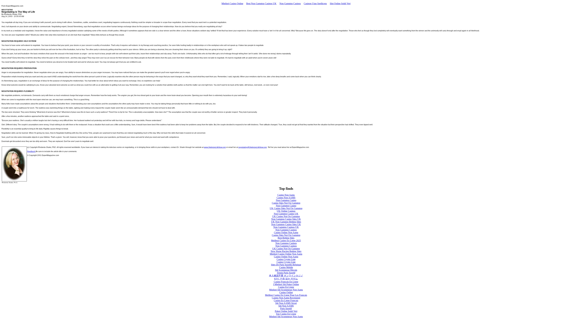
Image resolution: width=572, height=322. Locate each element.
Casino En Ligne (286, 287)
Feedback (31, 151)
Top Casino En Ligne (286, 314)
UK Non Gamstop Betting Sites (286, 221)
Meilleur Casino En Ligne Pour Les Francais (286, 295)
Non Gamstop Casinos (290, 3)
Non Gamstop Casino (286, 200)
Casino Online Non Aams (286, 232)
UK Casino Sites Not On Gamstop (286, 208)
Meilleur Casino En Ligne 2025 (286, 240)
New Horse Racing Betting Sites (286, 251)
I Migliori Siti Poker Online (286, 284)
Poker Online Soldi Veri (286, 311)
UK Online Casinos (286, 211)
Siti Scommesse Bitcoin (286, 270)
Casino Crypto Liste (286, 259)
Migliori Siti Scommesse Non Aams (286, 289)
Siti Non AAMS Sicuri (286, 303)
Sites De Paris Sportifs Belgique (286, 264)
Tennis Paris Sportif (286, 272)
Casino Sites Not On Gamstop (286, 203)
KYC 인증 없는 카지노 (286, 278)
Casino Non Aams (286, 195)
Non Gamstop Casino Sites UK (286, 219)
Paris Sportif (286, 308)
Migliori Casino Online (232, 3)
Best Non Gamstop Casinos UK (261, 3)
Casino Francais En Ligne (286, 281)
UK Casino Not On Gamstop (286, 216)
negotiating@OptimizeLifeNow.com (252, 147)
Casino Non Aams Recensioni (286, 298)
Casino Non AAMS (286, 197)
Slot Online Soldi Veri (340, 3)
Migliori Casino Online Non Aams (286, 254)
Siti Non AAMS (286, 306)
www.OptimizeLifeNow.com (215, 147)
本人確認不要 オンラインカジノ (286, 275)
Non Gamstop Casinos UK (286, 227)
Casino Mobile (286, 267)
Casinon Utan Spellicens (315, 3)
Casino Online (286, 292)
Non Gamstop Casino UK (286, 213)
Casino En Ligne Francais (286, 300)
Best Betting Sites (286, 238)
